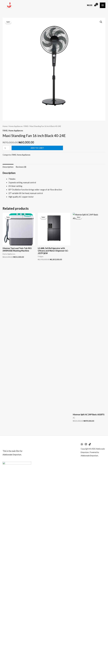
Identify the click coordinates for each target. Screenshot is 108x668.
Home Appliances (16, 126)
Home (5, 126)
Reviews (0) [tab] (21, 167)
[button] (101, 22)
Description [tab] (8, 167)
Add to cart (37, 148)
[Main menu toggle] (102, 5)
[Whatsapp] (82, 444)
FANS (26, 126)
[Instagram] (86, 444)
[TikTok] (90, 444)
